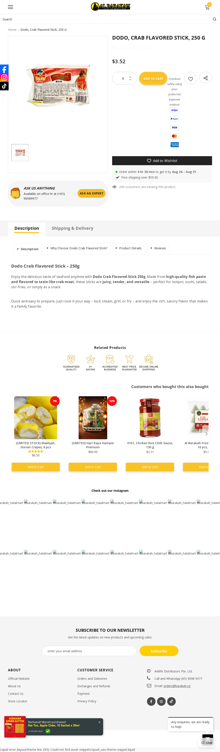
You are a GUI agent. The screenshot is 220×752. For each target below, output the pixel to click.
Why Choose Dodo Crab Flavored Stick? (78, 248)
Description (29, 249)
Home (12, 30)
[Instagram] (161, 701)
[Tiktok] (171, 701)
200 (121, 187)
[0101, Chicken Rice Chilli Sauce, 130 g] (150, 417)
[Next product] (206, 433)
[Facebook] (151, 701)
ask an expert (91, 193)
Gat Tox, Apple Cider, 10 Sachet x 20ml (53, 743)
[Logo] (111, 7)
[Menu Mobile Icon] (10, 7)
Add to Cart (36, 467)
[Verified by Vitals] (48, 749)
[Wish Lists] (190, 78)
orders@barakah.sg (176, 686)
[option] (57, 85)
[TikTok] (4, 86)
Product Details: (130, 248)
